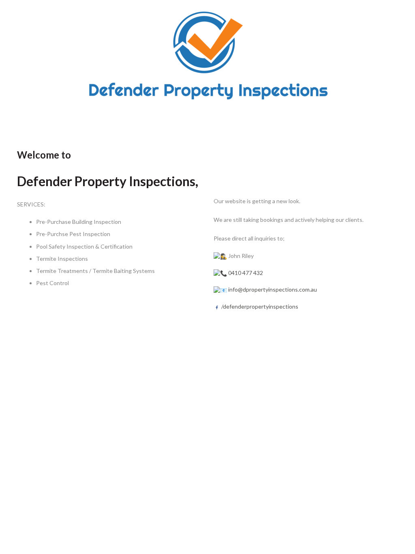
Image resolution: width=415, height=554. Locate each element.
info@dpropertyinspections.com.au (272, 289)
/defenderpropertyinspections (259, 306)
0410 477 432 (245, 272)
